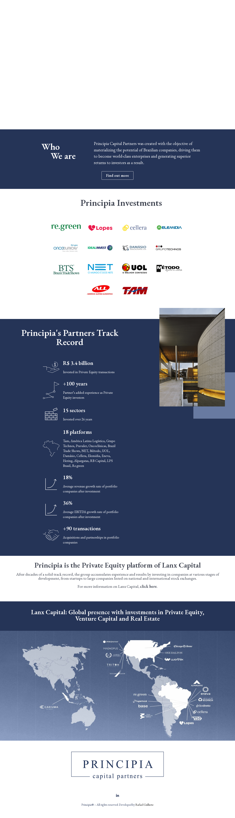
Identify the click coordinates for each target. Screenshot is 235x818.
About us (111, 10)
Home (92, 10)
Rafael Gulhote (144, 805)
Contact (167, 10)
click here (148, 586)
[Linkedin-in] (117, 795)
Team (150, 10)
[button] (117, 175)
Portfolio (132, 10)
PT (209, 10)
